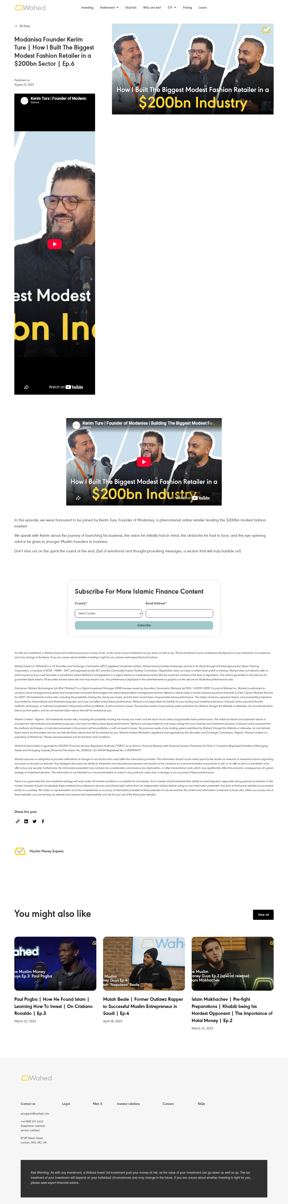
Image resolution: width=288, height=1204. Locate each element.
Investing (87, 7)
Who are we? (152, 7)
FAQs (201, 1104)
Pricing (187, 7)
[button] (109, 7)
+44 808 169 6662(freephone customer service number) (33, 1125)
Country (81, 603)
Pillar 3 (97, 1104)
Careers (168, 1104)
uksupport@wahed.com (35, 1114)
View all (263, 914)
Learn (203, 7)
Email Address (156, 603)
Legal (66, 1104)
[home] (32, 7)
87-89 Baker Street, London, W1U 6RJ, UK (34, 1140)
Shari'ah (130, 7)
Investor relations (128, 1104)
